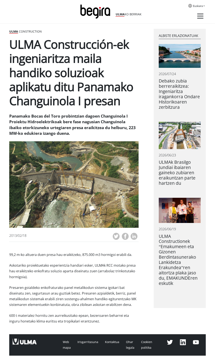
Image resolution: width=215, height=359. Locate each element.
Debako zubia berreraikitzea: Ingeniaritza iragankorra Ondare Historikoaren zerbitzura (179, 94)
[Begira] (97, 11)
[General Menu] (200, 16)
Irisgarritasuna (87, 342)
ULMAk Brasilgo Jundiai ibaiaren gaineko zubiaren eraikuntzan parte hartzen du (177, 173)
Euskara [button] (198, 6)
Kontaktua (112, 342)
